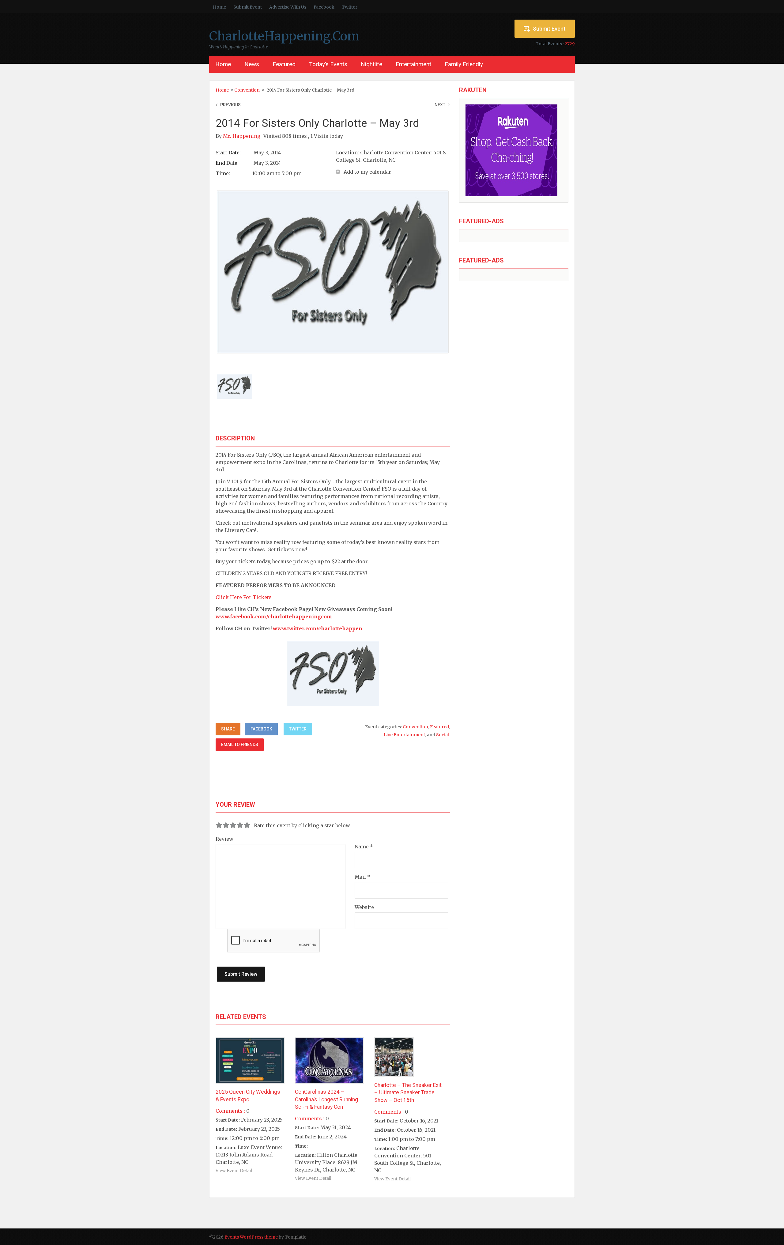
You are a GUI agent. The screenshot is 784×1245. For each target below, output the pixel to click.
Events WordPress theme (251, 1237)
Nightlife (371, 64)
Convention (247, 90)
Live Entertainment (404, 735)
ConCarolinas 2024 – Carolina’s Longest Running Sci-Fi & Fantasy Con (326, 1099)
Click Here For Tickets (244, 597)
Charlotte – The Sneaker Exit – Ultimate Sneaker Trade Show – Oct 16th (408, 1092)
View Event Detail (234, 1170)
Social (442, 735)
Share (228, 728)
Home (219, 7)
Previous (230, 104)
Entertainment (413, 64)
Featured (284, 64)
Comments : (230, 1111)
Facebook (324, 7)
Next (440, 104)
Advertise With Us (287, 7)
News (251, 64)
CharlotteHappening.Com (284, 36)
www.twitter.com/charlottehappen (317, 628)
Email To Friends (239, 744)
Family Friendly (464, 64)
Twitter (349, 7)
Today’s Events (328, 64)
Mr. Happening (242, 136)
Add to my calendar (367, 172)
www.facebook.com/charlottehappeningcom (274, 616)
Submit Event (247, 7)
